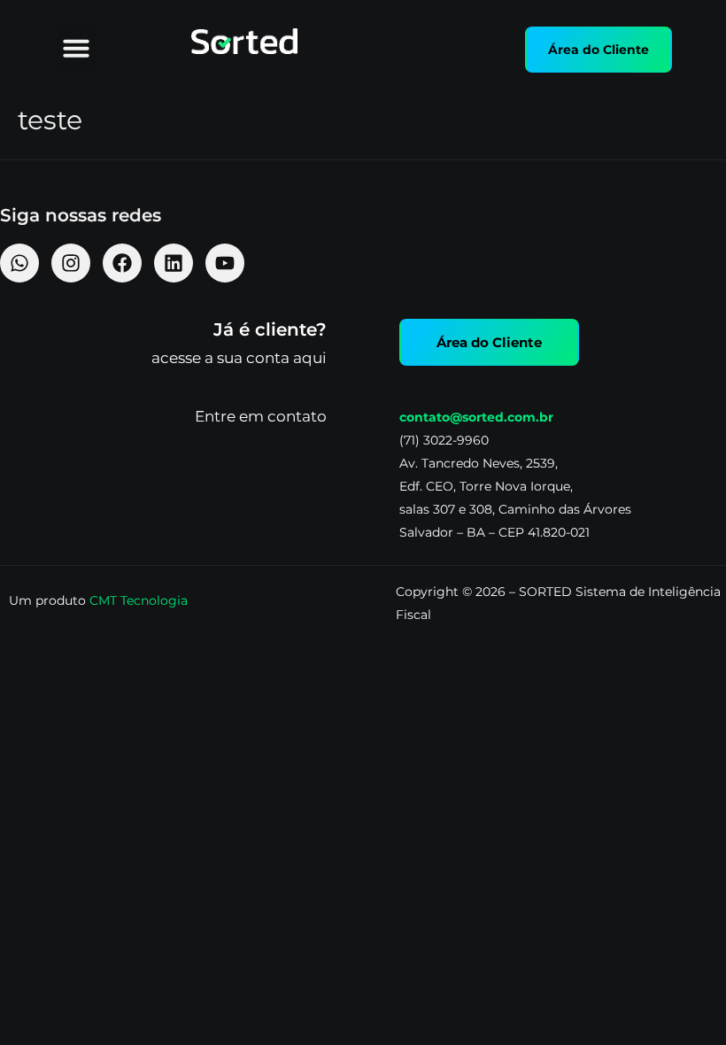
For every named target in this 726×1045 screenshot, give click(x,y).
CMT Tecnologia (138, 600)
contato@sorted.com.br (476, 417)
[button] (76, 48)
